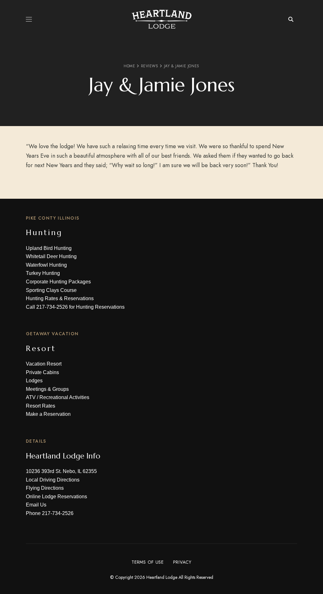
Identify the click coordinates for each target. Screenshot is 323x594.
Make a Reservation (48, 414)
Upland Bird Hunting (49, 248)
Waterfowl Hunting (46, 265)
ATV (31, 397)
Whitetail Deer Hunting (51, 256)
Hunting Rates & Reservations (60, 298)
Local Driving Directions (52, 479)
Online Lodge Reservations (56, 496)
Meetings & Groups (47, 389)
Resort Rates (40, 406)
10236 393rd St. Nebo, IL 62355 (61, 471)
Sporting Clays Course (51, 290)
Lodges (34, 380)
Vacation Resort (44, 364)
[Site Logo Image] (161, 19)
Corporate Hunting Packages (58, 281)
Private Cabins (42, 372)
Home (129, 66)
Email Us (36, 504)
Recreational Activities (64, 397)
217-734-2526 (52, 307)
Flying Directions (45, 488)
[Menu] (29, 19)
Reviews (149, 66)
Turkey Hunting (43, 273)
